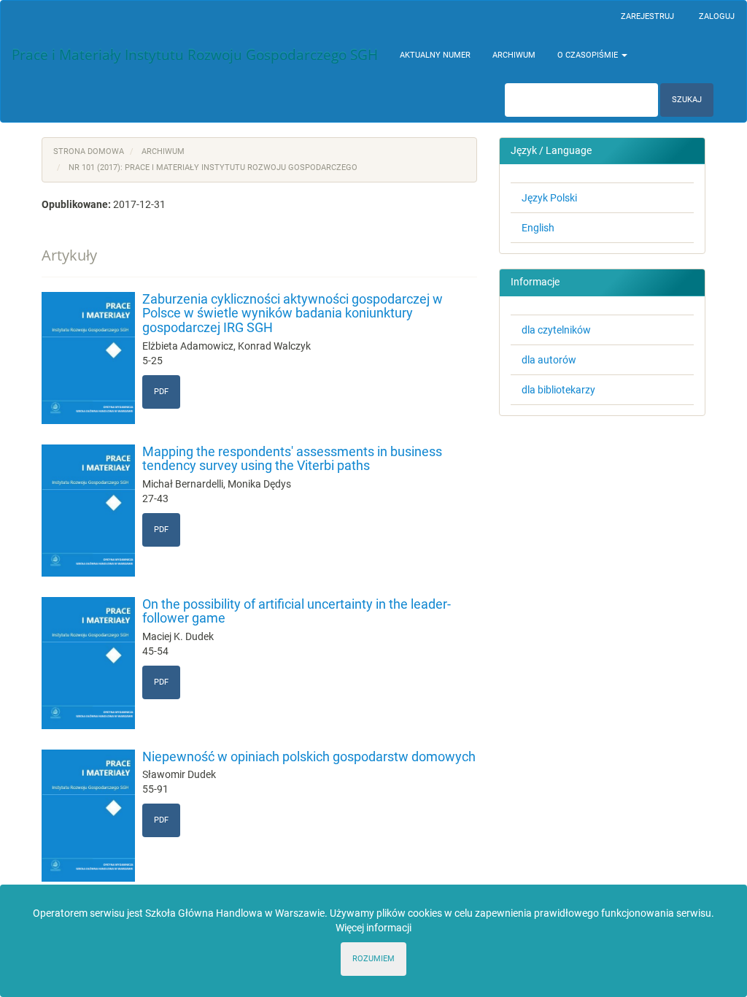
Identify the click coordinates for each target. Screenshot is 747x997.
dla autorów (549, 360)
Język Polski (549, 198)
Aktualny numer (435, 55)
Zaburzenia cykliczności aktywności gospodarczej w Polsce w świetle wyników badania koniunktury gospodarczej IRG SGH (292, 313)
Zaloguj (717, 16)
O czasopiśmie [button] (588, 55)
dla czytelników (556, 330)
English (538, 228)
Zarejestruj (647, 16)
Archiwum (513, 55)
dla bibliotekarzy (558, 390)
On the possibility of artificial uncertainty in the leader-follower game (296, 611)
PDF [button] (161, 391)
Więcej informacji (373, 928)
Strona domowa (88, 151)
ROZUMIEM (373, 958)
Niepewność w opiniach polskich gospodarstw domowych (309, 756)
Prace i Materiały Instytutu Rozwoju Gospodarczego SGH (195, 54)
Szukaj (687, 99)
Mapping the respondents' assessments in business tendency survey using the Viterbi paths (292, 459)
